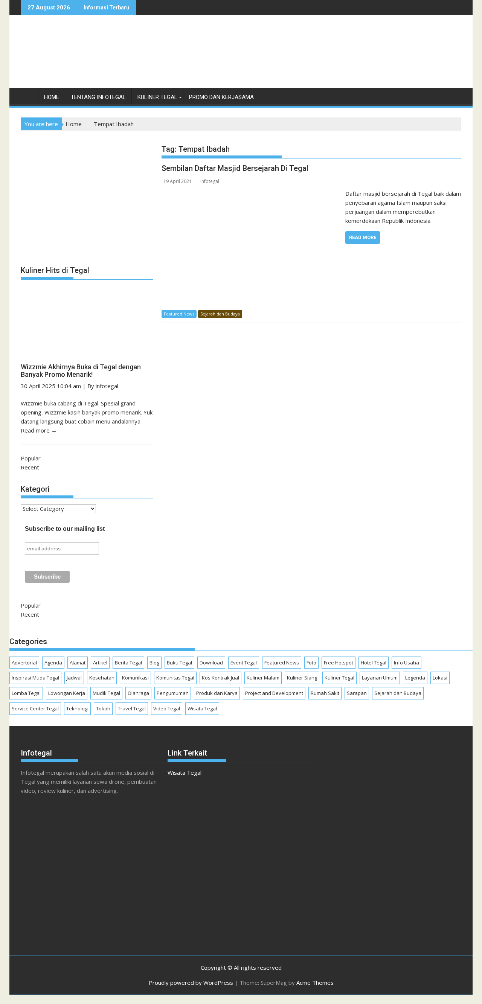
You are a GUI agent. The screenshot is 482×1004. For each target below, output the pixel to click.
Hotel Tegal (373, 662)
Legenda (415, 677)
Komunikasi (135, 677)
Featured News (179, 314)
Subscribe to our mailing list (65, 529)
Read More (362, 237)
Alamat (77, 662)
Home (51, 97)
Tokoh (103, 708)
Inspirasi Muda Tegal (35, 677)
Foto (311, 662)
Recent (30, 467)
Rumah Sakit (325, 693)
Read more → (39, 430)
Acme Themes (315, 982)
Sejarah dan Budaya (220, 314)
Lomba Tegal (26, 693)
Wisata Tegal (202, 708)
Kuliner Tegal (157, 97)
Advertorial (24, 662)
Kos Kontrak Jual (220, 677)
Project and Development (274, 693)
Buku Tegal (179, 662)
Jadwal (74, 677)
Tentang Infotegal (98, 97)
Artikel (100, 662)
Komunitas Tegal (175, 677)
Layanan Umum (380, 677)
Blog (154, 662)
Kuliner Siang (302, 677)
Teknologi (77, 708)
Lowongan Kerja (66, 693)
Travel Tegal (132, 708)
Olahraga (138, 693)
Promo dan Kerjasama (221, 97)
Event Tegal (243, 662)
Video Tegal (166, 708)
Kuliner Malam (263, 677)
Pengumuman (173, 693)
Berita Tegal (128, 662)
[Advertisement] (324, 59)
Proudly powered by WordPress (191, 982)
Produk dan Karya (217, 693)
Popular (31, 458)
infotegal (209, 181)
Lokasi (440, 677)
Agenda (53, 662)
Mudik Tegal (106, 693)
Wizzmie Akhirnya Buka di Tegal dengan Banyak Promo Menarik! (81, 370)
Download (211, 662)
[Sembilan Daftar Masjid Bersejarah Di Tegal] (251, 193)
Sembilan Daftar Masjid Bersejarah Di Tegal (235, 168)
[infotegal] (28, 98)
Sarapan (357, 693)
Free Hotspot (338, 662)
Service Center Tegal (35, 708)
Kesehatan (101, 677)
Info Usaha (406, 662)
